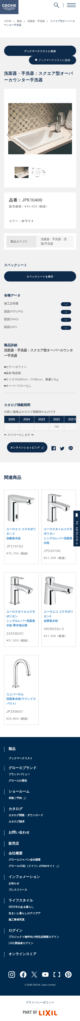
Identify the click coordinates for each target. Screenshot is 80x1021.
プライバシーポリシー (40, 1002)
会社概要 (16, 853)
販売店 (14, 844)
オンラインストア (23, 954)
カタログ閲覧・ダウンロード (26, 815)
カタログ (16, 809)
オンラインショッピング (25, 448)
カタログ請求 (17, 822)
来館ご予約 (15, 798)
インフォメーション (24, 877)
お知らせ (14, 883)
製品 (19, 21)
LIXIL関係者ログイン (21, 943)
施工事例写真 (17, 920)
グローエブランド (23, 768)
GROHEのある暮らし (21, 907)
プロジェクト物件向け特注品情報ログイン (34, 937)
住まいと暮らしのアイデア (25, 913)
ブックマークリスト (76, 531)
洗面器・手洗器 (36, 21)
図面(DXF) (10, 327)
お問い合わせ (19, 832)
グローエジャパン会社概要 (25, 860)
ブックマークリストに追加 (40, 51)
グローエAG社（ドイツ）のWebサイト (32, 866)
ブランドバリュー (19, 774)
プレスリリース (18, 890)
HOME (7, 21)
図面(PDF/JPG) (13, 311)
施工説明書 (11, 303)
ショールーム (19, 792)
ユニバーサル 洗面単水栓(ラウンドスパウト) (21, 699)
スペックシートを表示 (40, 277)
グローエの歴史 (18, 781)
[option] (40, 129)
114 (56, 427)
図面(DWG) (11, 319)
